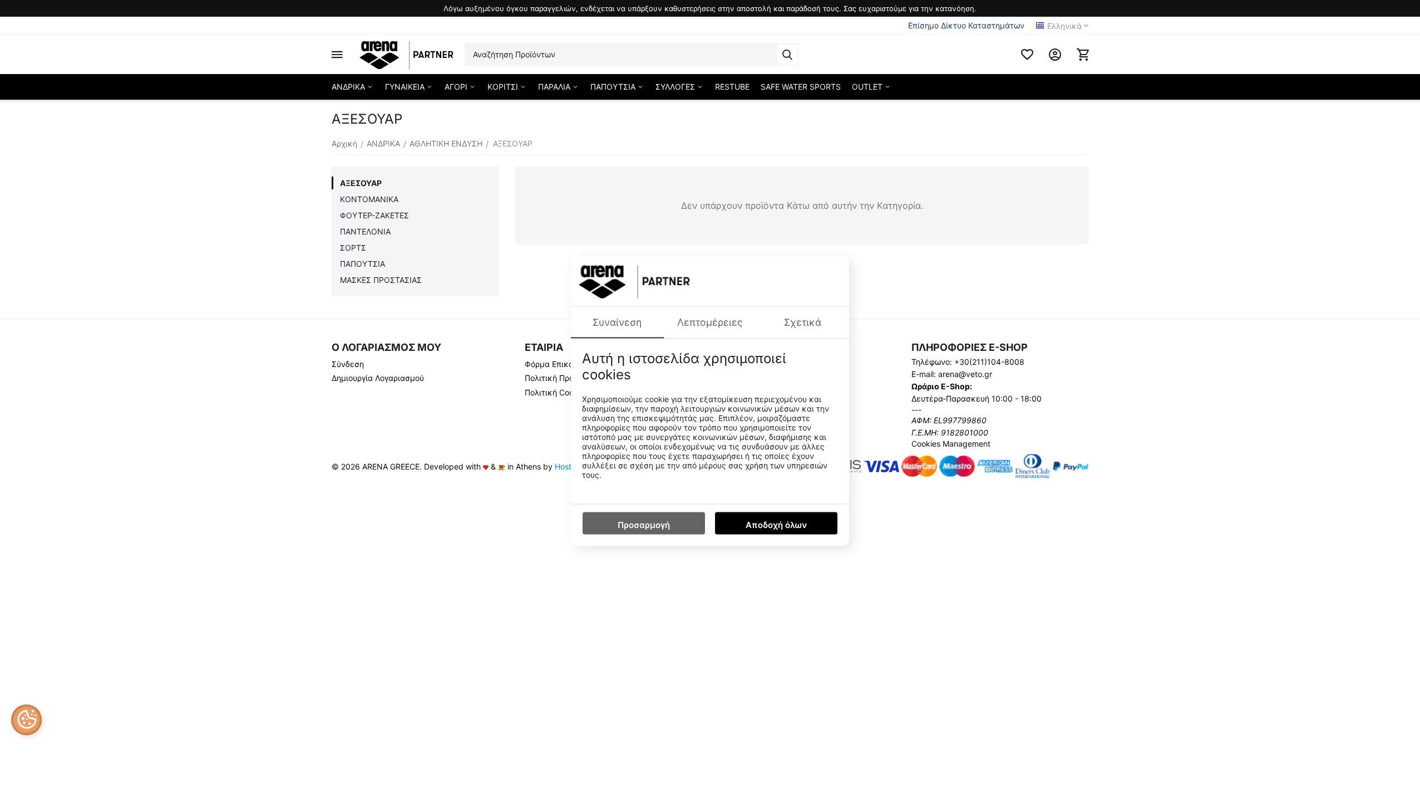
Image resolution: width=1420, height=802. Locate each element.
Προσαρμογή (644, 524)
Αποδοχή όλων (776, 524)
